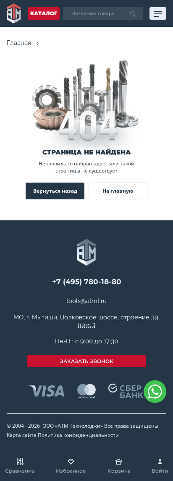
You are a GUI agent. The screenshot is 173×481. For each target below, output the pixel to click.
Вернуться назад (55, 190)
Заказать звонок (86, 361)
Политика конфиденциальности (78, 435)
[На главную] (14, 13)
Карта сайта (22, 435)
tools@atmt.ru (86, 301)
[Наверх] (156, 422)
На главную (118, 190)
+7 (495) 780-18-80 (86, 281)
